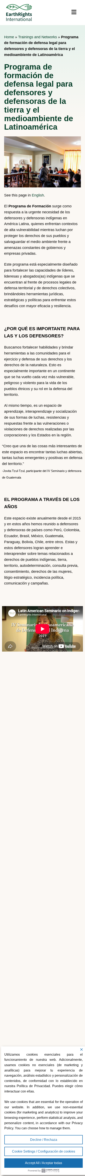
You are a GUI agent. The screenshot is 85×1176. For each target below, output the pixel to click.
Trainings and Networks (37, 37)
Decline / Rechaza (43, 1139)
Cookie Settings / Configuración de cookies (43, 1151)
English (38, 195)
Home (9, 37)
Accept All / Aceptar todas (43, 1163)
